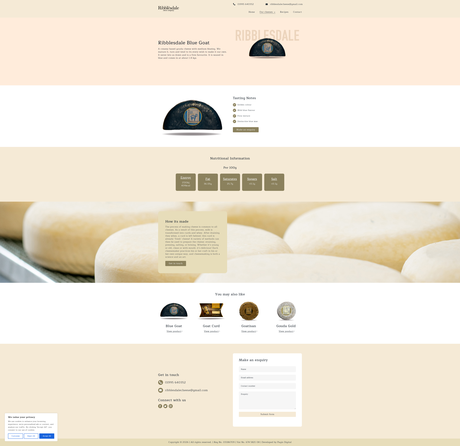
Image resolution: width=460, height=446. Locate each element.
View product (174, 331)
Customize (16, 436)
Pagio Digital (284, 442)
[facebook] (160, 406)
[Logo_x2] (168, 7)
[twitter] (165, 406)
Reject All (31, 436)
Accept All (47, 436)
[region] (31, 427)
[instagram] (171, 406)
